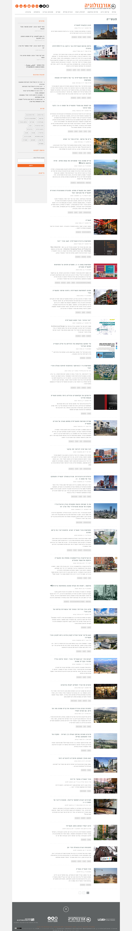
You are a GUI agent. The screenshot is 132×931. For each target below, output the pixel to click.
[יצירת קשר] (25, 6)
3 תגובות (71, 441)
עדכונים (28, 12)
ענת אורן (88, 739)
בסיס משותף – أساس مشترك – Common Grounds (34, 66)
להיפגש (89, 70)
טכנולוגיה (40, 122)
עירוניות (30, 129)
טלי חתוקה (88, 28)
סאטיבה (40, 95)
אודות (114, 12)
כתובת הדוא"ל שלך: (38, 158)
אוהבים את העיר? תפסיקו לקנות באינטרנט (76, 685)
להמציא (83, 70)
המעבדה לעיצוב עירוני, (85, 926)
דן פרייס (88, 535)
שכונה (33, 132)
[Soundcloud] (21, 6)
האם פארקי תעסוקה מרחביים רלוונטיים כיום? (75, 758)
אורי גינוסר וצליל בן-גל (84, 782)
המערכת (88, 166)
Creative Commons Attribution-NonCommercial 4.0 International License (87, 928)
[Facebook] (17, 6)
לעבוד (89, 37)
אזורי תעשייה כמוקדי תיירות (80, 779)
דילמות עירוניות (86, 232)
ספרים (58, 12)
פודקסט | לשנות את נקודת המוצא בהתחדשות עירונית (72, 586)
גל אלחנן (88, 142)
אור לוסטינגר (87, 509)
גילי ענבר (88, 426)
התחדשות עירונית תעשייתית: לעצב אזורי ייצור (74, 241)
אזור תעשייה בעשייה (83, 869)
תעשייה (88, 220)
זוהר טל (89, 452)
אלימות (41, 118)
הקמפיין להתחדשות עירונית (84, 282)
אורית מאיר (88, 51)
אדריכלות (40, 115)
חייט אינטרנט (58, 930)
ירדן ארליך (88, 713)
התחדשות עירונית (30, 118)
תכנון (26, 132)
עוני (30, 125)
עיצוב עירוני (39, 129)
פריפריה (41, 132)
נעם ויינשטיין (87, 195)
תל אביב (41, 140)
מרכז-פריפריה (39, 125)
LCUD (37, 928)
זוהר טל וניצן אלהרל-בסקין (83, 371)
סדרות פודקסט (93, 12)
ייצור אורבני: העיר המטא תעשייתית (78, 320)
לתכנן (84, 37)
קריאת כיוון (105, 12)
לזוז (79, 70)
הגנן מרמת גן (38, 99)
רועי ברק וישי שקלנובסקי (83, 805)
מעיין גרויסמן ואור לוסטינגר (83, 828)
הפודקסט (88, 182)
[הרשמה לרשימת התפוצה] (29, 6)
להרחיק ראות (80, 12)
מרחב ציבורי (23, 122)
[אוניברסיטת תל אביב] (44, 7)
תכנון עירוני (27, 136)
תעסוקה (33, 140)
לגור (89, 131)
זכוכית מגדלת (68, 12)
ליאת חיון (88, 761)
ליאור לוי (88, 563)
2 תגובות (75, 153)
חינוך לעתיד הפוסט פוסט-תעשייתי (78, 826)
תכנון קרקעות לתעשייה (82, 25)
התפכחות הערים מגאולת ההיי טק (79, 847)
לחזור (85, 131)
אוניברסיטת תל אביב (45, 926)
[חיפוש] (33, 6)
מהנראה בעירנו (48, 12)
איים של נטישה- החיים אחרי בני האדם (77, 139)
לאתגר (89, 97)
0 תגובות (74, 37)
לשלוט (79, 861)
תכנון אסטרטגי (39, 136)
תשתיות (41, 143)
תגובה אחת (74, 496)
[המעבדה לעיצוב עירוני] (37, 7)
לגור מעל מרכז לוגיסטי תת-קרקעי (79, 449)
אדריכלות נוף (30, 115)
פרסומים (37, 12)
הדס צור (88, 850)
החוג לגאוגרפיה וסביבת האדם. (64, 926)
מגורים (32, 122)
